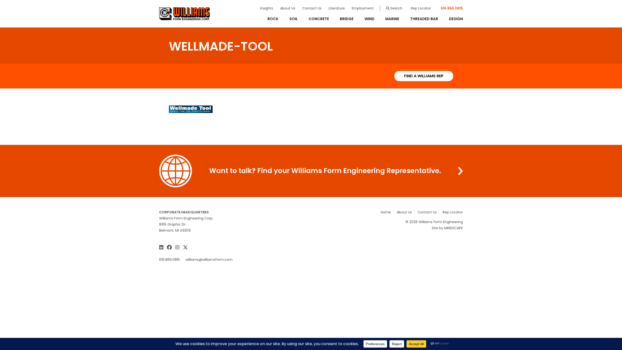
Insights (266, 8)
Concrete (319, 18)
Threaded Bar (424, 18)
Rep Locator (421, 8)
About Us (287, 8)
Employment (363, 8)
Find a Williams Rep (423, 76)
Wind (369, 18)
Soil (293, 18)
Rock (273, 18)
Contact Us (311, 8)
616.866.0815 (452, 8)
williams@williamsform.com (209, 259)
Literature (336, 8)
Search (395, 8)
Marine (392, 18)
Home (386, 212)
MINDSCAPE (453, 228)
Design (456, 18)
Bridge (347, 18)
